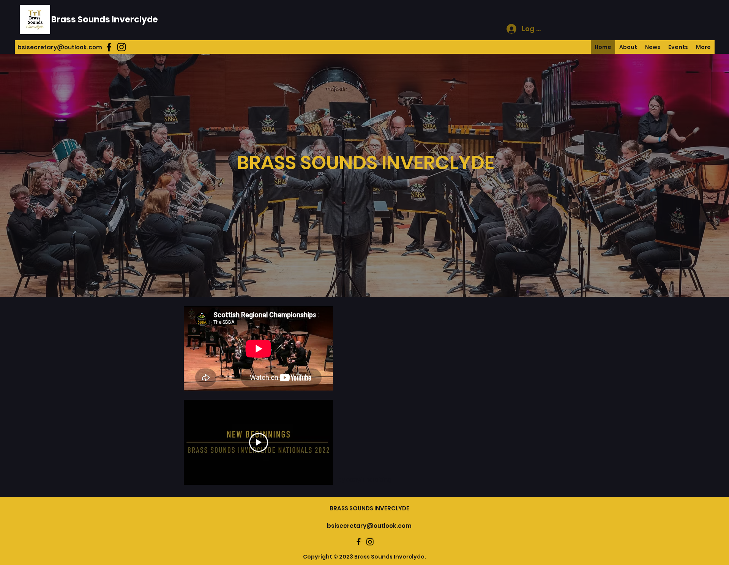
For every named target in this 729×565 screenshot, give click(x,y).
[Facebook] (109, 47)
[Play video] (258, 442)
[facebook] (358, 541)
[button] (703, 47)
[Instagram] (121, 47)
